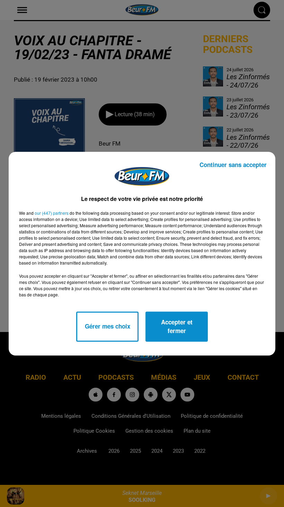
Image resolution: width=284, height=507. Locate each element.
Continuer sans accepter (233, 164)
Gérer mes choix (107, 326)
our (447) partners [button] (52, 213)
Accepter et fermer (177, 326)
